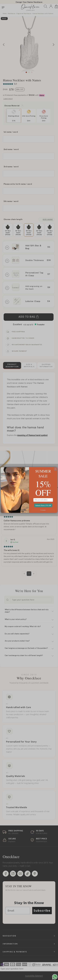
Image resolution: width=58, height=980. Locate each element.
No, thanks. (43, 510)
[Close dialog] (55, 469)
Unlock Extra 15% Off (43, 505)
